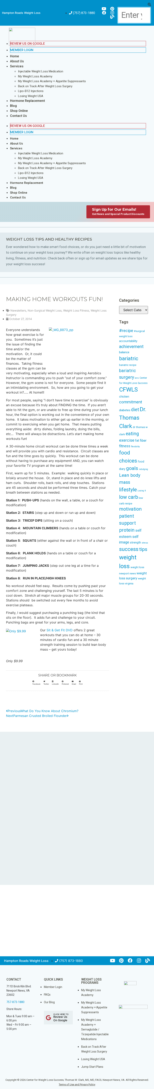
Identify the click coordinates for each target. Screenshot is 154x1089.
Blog (13, 106)
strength (135, 542)
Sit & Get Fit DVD (60, 630)
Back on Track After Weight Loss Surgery (45, 86)
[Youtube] (104, 9)
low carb (128, 497)
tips (143, 549)
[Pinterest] (112, 9)
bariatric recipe (127, 364)
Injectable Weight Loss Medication (40, 71)
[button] (134, 4)
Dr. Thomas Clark (132, 417)
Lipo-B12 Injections (31, 91)
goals (132, 468)
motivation (130, 509)
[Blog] (112, 17)
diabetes (124, 410)
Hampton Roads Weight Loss (21, 12)
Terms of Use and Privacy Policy (77, 1084)
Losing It (142, 490)
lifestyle (128, 490)
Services (16, 66)
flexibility (135, 446)
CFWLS (128, 389)
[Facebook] (104, 13)
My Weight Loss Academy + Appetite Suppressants (52, 81)
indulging (143, 469)
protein (127, 530)
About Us (17, 61)
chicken (124, 396)
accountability (128, 341)
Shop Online (19, 111)
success (128, 549)
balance (124, 352)
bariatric (128, 358)
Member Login (21, 50)
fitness (124, 446)
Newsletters (18, 310)
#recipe (126, 330)
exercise (126, 440)
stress (145, 542)
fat (137, 440)
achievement (131, 346)
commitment (130, 402)
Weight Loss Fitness (76, 310)
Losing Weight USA (30, 96)
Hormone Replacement (27, 101)
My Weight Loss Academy (35, 76)
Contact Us (18, 116)
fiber (143, 440)
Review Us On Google (27, 126)
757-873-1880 (15, 1002)
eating (132, 433)
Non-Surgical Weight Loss (45, 310)
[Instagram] (112, 13)
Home (14, 56)
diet (135, 409)
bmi (137, 378)
